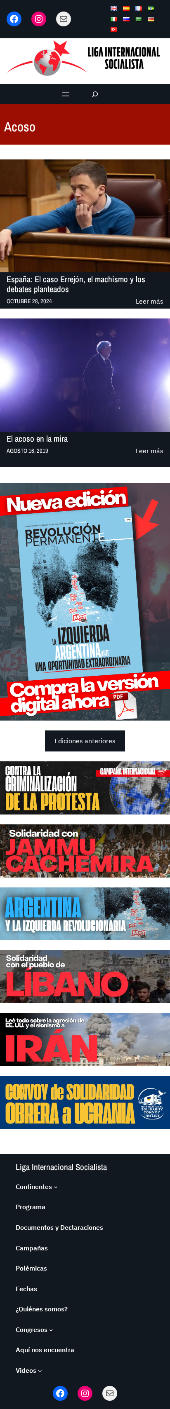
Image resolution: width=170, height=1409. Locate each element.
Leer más (149, 302)
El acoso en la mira (37, 439)
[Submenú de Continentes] (56, 1187)
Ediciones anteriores (85, 741)
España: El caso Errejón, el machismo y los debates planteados (76, 284)
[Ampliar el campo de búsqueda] (95, 94)
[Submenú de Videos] (40, 1371)
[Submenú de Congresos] (51, 1330)
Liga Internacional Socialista (61, 1167)
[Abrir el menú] (66, 94)
